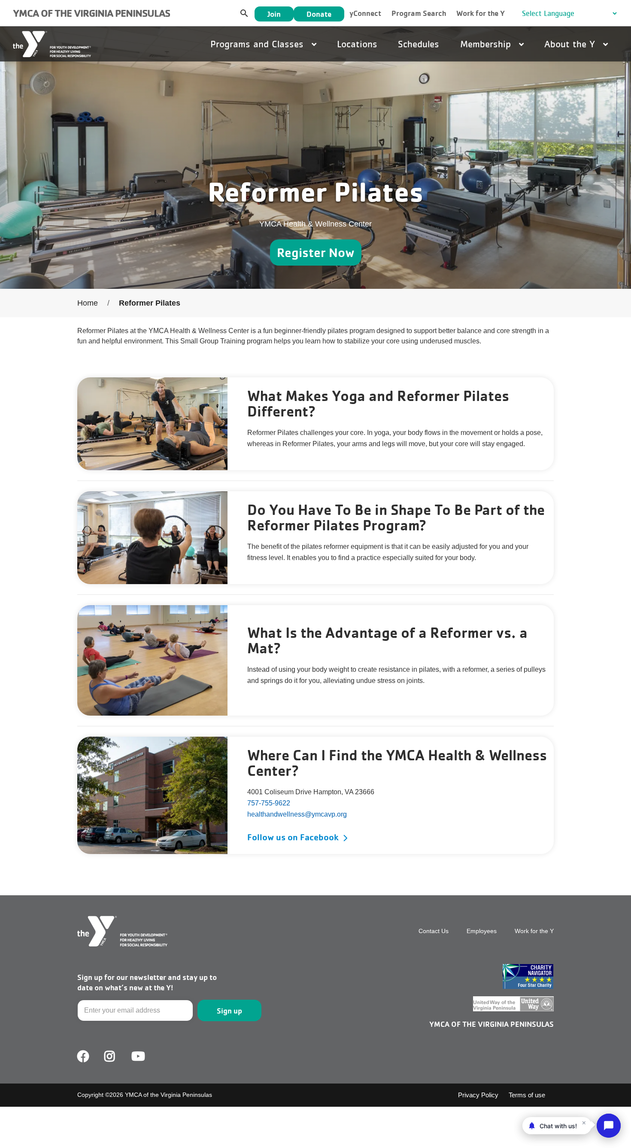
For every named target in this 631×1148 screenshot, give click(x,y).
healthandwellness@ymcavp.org (297, 814)
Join (274, 13)
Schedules (418, 43)
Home (87, 303)
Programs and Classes (258, 43)
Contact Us (434, 931)
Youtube (137, 1056)
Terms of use (527, 1095)
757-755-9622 (268, 803)
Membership (487, 43)
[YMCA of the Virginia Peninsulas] (52, 44)
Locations (357, 43)
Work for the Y (480, 13)
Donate (318, 13)
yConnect (365, 13)
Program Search (418, 13)
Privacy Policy (478, 1095)
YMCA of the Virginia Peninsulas (91, 13)
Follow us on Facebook (293, 837)
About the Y (571, 43)
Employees (482, 931)
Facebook (83, 1056)
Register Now (316, 252)
